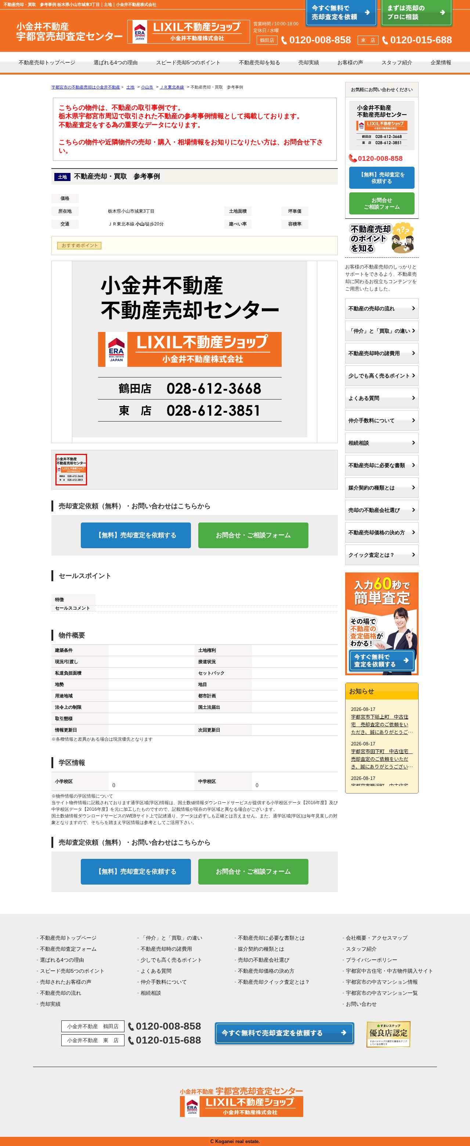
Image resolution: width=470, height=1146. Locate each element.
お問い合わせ (361, 1004)
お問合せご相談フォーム (382, 203)
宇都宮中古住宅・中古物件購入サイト (389, 971)
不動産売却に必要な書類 (376, 465)
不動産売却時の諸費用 (374, 353)
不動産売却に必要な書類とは (271, 938)
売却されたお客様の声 (65, 982)
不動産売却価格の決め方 (376, 532)
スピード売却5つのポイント (188, 62)
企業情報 (441, 62)
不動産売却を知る (259, 62)
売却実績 (309, 62)
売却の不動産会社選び (374, 510)
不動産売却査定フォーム (68, 949)
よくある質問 (363, 398)
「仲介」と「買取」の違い (379, 331)
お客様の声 (350, 62)
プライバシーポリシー (371, 960)
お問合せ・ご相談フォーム (253, 535)
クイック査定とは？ (371, 555)
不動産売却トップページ (47, 62)
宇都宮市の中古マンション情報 (382, 982)
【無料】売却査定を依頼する (136, 535)
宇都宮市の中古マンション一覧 (382, 993)
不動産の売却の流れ (371, 308)
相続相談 (358, 443)
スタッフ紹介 (397, 62)
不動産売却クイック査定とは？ (274, 982)
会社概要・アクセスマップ (377, 938)
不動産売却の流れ (60, 993)
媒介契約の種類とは (371, 488)
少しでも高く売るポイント (379, 376)
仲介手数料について (371, 420)
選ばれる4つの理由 (116, 62)
